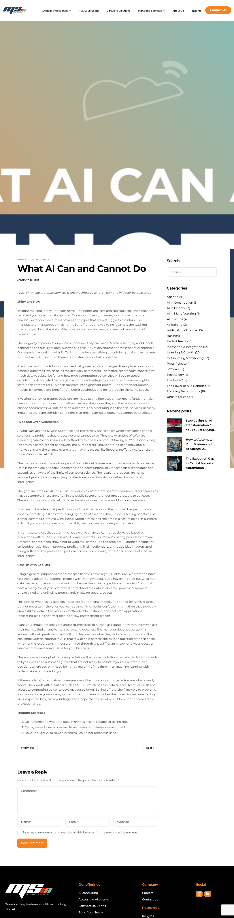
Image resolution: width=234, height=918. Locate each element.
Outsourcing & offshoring (185, 358)
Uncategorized (177, 397)
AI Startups (175, 319)
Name (26, 822)
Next (149, 748)
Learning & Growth (180, 352)
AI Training (175, 325)
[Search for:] (192, 272)
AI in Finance (176, 308)
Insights (196, 11)
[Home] (15, 10)
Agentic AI (174, 297)
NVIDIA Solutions (89, 11)
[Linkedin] (207, 894)
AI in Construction (180, 302)
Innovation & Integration (184, 347)
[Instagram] (199, 894)
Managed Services (150, 11)
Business (173, 336)
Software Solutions (118, 11)
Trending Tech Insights (183, 391)
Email (74, 822)
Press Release (177, 363)
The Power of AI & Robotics (186, 386)
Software (173, 369)
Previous (28, 748)
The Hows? (175, 380)
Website (123, 822)
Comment (29, 791)
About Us (178, 11)
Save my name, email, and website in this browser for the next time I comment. (80, 832)
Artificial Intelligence (55, 11)
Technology (175, 374)
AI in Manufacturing (181, 313)
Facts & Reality (177, 341)
